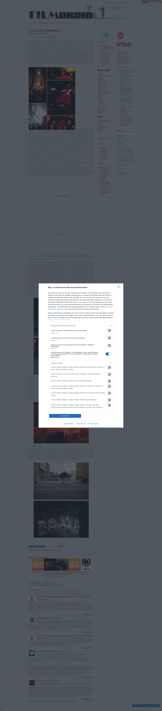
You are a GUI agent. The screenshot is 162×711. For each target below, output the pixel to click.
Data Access (81, 424)
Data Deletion (68, 424)
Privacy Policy (93, 424)
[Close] (119, 288)
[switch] (108, 330)
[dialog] (81, 355)
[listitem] (81, 325)
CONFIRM (65, 416)
